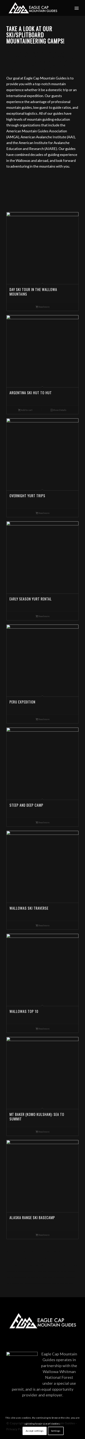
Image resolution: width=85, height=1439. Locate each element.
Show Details (59, 410)
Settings (55, 1430)
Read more (43, 306)
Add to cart (26, 410)
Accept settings (35, 1430)
